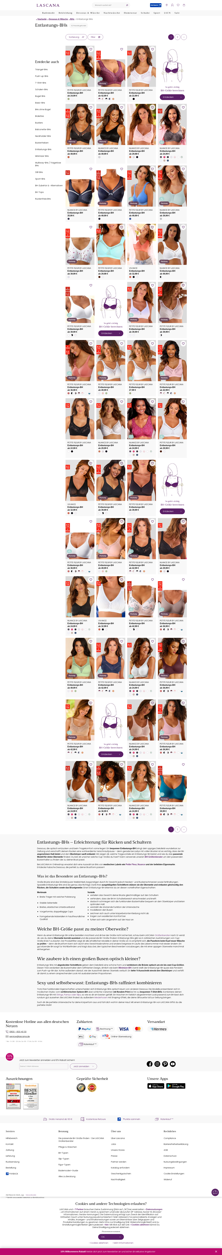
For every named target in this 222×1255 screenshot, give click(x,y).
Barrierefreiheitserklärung (176, 1144)
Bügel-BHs (40, 96)
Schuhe (145, 13)
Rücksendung (12, 1161)
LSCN (167, 13)
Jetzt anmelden (81, 1066)
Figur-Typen (64, 1164)
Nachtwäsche (112, 13)
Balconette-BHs (43, 129)
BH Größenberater (154, 857)
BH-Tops (39, 192)
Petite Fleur (131, 864)
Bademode (48, 13)
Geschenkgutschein (121, 1173)
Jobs (113, 1144)
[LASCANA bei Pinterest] (165, 1064)
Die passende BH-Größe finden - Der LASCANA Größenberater (81, 1140)
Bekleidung (65, 13)
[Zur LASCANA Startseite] (48, 5)
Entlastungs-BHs (85, 19)
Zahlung (10, 1150)
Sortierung (74, 37)
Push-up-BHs (41, 76)
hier (107, 1225)
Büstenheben (42, 142)
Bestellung (11, 1167)
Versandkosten (31, 1195)
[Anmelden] (172, 5)
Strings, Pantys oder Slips (68, 994)
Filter (93, 37)
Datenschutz (170, 1155)
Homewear (130, 13)
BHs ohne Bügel (42, 109)
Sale (177, 13)
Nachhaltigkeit (118, 1179)
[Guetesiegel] (91, 1087)
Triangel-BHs (41, 69)
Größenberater (162, 935)
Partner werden (118, 1161)
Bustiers (39, 122)
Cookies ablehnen (140, 1225)
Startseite (42, 19)
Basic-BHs (40, 102)
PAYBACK (13, 1173)
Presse (114, 1155)
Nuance (141, 864)
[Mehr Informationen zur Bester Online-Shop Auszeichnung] (13, 1096)
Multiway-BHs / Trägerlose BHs (48, 164)
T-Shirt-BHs (40, 82)
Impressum (169, 1167)
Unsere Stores (118, 1150)
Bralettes (39, 116)
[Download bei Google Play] (175, 1086)
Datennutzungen (154, 1209)
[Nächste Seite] (184, 37)
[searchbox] (108, 5)
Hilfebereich (11, 1138)
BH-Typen (63, 1152)
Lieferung (10, 1155)
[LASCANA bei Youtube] (173, 1064)
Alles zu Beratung (66, 1176)
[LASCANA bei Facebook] (149, 1064)
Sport (157, 13)
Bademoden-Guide (68, 1170)
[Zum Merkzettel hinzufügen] (91, 49)
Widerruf (168, 1179)
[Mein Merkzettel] (178, 5)
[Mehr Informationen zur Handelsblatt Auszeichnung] (31, 1096)
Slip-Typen (63, 1158)
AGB (166, 1150)
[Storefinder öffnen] (166, 5)
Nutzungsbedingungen (175, 1161)
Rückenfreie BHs (43, 198)
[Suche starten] (127, 5)
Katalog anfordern (120, 1167)
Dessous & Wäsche (88, 13)
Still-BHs (39, 172)
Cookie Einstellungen (174, 1173)
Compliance (170, 1138)
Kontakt (9, 1144)
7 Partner (79, 1209)
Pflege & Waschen (67, 1146)
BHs (72, 19)
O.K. (103, 1236)
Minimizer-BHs (42, 156)
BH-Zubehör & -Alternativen (49, 185)
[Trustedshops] (81, 1087)
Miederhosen (100, 997)
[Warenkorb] (184, 5)
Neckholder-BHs (43, 136)
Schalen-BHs (41, 89)
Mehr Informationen (123, 1243)
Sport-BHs (40, 178)
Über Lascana (118, 1138)
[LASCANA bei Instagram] (157, 1064)
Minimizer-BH (125, 968)
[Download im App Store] (155, 1086)
